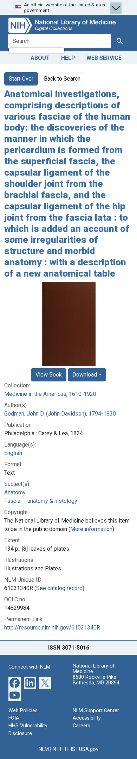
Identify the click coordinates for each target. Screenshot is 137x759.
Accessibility (87, 718)
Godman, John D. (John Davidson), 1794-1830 (60, 413)
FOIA (13, 718)
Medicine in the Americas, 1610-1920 (50, 394)
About (40, 58)
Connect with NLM (29, 667)
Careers (81, 726)
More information (91, 529)
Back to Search (62, 78)
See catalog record (59, 588)
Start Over (21, 78)
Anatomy (15, 492)
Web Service (104, 58)
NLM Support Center (96, 711)
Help (68, 58)
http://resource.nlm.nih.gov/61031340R (52, 627)
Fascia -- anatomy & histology (40, 501)
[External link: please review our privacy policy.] (14, 682)
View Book (48, 374)
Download (84, 374)
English (13, 453)
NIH (57, 749)
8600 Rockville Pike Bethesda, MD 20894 (96, 680)
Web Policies (23, 711)
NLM (44, 749)
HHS (70, 749)
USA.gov (88, 749)
